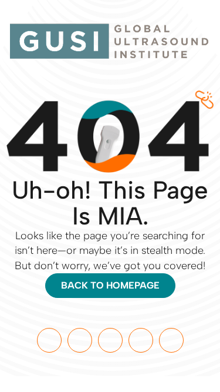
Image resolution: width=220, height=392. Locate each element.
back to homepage (110, 285)
